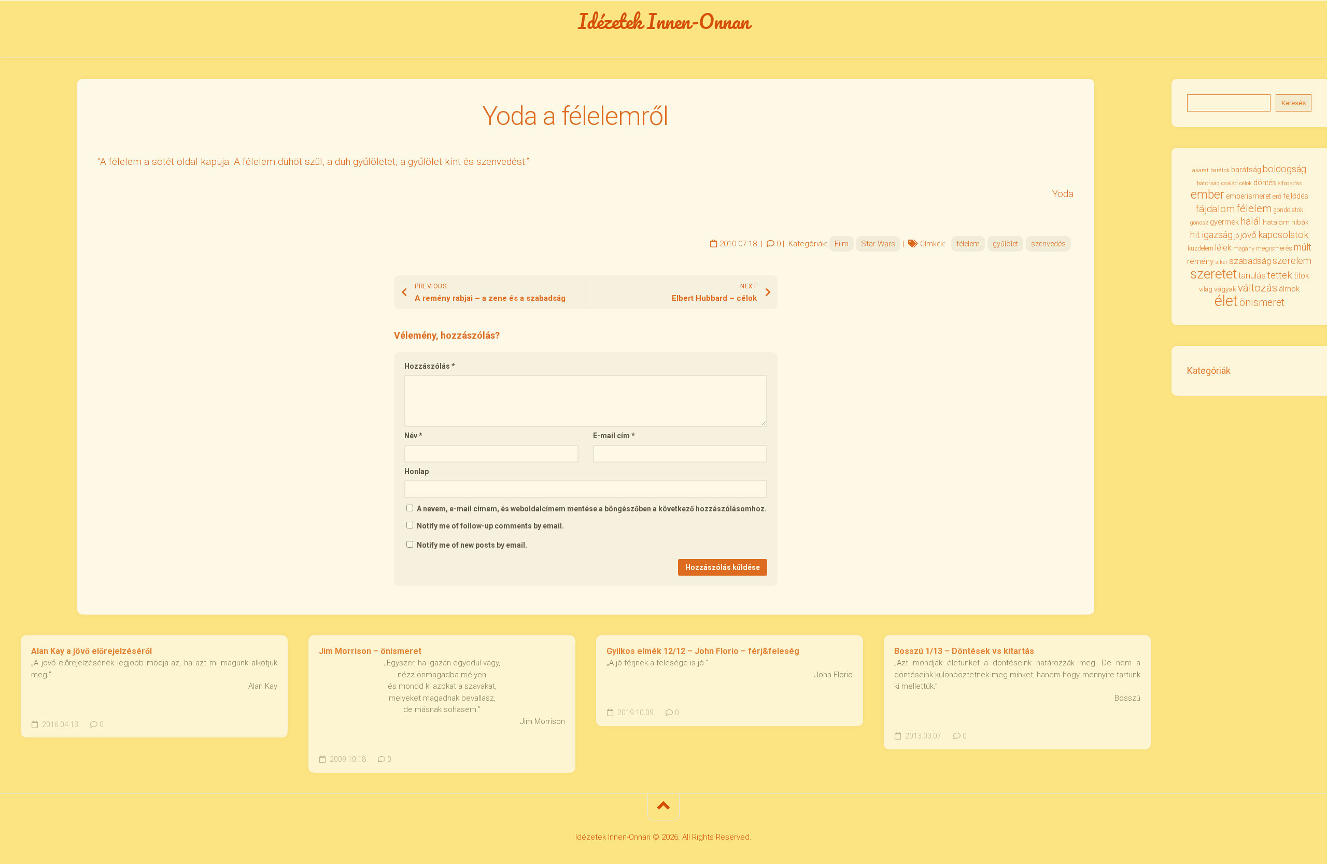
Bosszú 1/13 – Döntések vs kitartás (964, 651)
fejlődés (1295, 196)
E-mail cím (614, 435)
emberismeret (1248, 196)
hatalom (1276, 222)
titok (1301, 276)
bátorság (1208, 183)
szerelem (1292, 260)
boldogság (1284, 168)
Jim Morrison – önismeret (370, 651)
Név (413, 435)
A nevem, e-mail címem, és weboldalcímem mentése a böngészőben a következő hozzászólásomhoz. (592, 509)
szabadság (1250, 261)
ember (1207, 195)
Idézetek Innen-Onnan (664, 21)
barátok (1220, 170)
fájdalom (1215, 209)
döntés (1264, 182)
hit (1195, 235)
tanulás (1252, 276)
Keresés (1293, 103)
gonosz (1199, 222)
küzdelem (1200, 248)
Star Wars (878, 243)
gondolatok (1288, 210)
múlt (1302, 247)
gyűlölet (1005, 244)
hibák (1300, 222)
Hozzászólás (429, 366)
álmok (1289, 289)
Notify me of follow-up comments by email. (490, 526)
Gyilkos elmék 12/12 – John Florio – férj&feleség (702, 651)
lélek (1223, 248)
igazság (1217, 234)
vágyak (1225, 289)
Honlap (416, 471)
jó (1236, 236)
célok (1245, 183)
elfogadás (1290, 183)
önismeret (1261, 303)
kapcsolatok (1283, 234)
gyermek (1224, 222)
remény (1200, 261)
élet (1226, 301)
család (1229, 183)
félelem (968, 244)
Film (842, 243)
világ (1205, 289)
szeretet (1213, 274)
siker (1221, 262)
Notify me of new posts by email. (472, 545)
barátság (1246, 169)
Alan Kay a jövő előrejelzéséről (91, 651)
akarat (1200, 170)
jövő (1248, 235)
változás (1257, 288)
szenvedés (1048, 244)
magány (1243, 248)
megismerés (1274, 248)
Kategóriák (1209, 370)
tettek (1279, 275)
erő (1277, 196)
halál (1250, 221)
